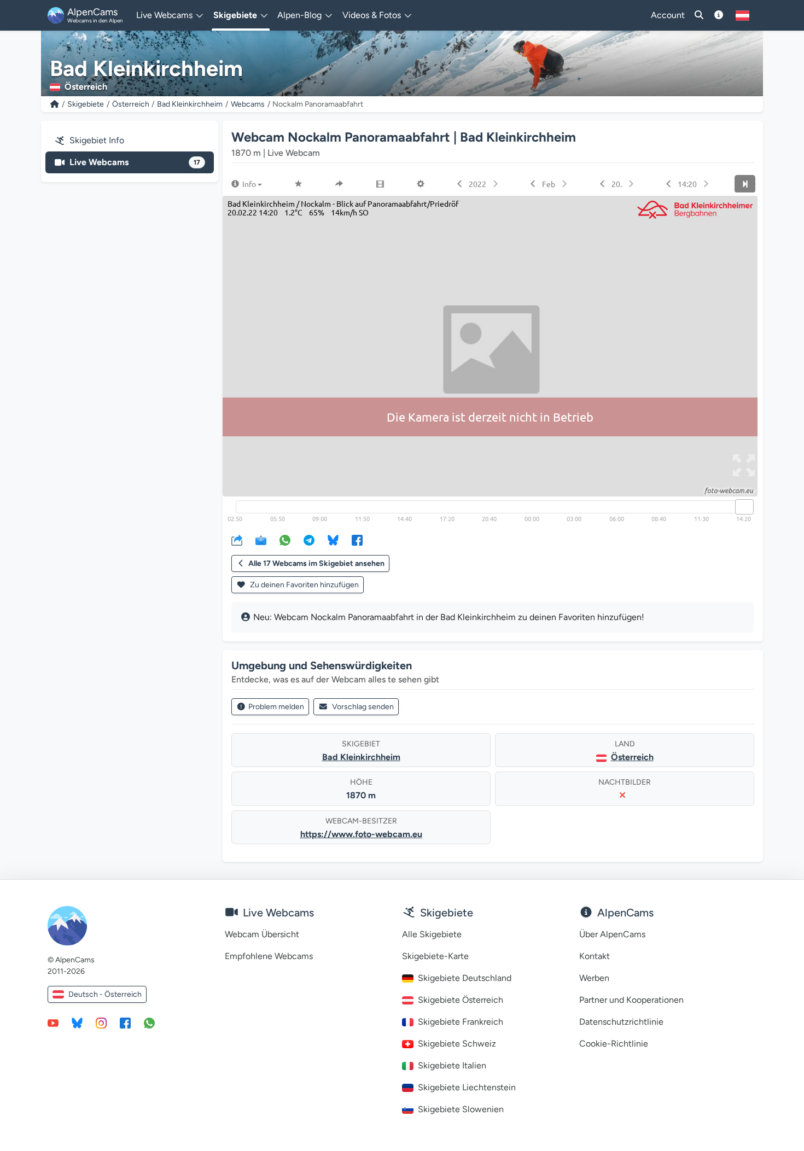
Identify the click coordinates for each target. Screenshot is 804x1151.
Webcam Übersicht (262, 934)
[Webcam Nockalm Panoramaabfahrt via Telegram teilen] (309, 539)
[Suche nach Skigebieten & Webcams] (699, 15)
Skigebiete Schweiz (457, 1043)
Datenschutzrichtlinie (621, 1021)
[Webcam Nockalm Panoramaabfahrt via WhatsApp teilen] (284, 539)
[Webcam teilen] (236, 539)
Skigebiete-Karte (435, 956)
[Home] (55, 104)
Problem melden (276, 706)
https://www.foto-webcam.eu (361, 834)
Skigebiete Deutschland (464, 978)
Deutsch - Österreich (105, 994)
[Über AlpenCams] (719, 15)
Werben (594, 978)
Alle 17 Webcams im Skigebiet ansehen (316, 563)
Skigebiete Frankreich (460, 1021)
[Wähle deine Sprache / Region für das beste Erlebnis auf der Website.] (742, 15)
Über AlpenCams (612, 934)
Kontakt (594, 956)
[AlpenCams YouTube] (53, 1022)
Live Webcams (134, 162)
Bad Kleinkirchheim (190, 104)
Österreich (130, 104)
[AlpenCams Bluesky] (77, 1022)
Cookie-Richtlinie (613, 1043)
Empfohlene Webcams (269, 956)
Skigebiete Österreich (460, 1000)
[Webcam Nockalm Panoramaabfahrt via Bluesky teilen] (333, 539)
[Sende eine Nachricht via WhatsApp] (149, 1022)
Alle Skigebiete (432, 934)
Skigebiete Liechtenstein (467, 1087)
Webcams (248, 104)
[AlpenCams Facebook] (125, 1022)
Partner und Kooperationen (631, 1000)
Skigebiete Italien (452, 1065)
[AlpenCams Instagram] (101, 1022)
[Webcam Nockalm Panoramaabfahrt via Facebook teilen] (357, 539)
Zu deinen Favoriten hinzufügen (303, 584)
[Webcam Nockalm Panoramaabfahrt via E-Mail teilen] (260, 539)
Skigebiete (85, 104)
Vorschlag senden (363, 706)
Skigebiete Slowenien (461, 1109)
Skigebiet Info (96, 140)
